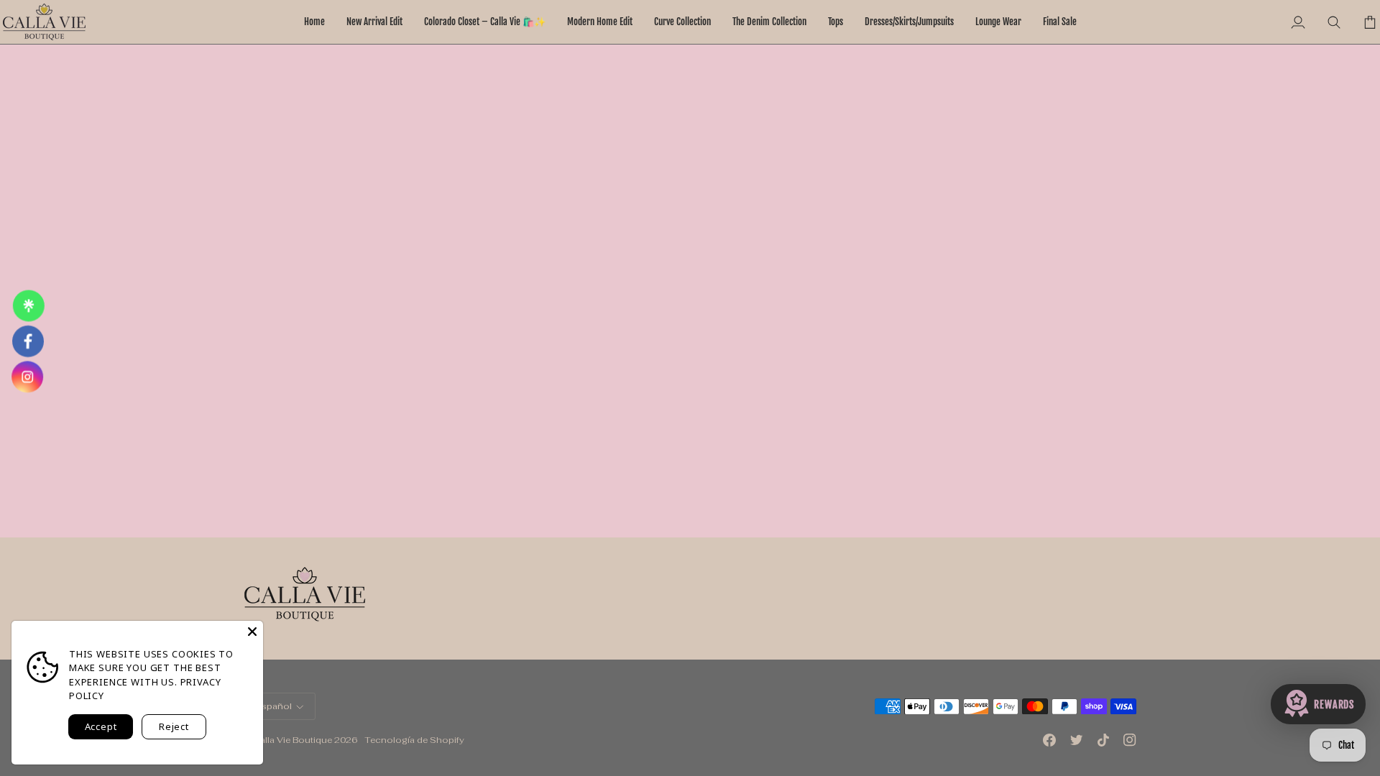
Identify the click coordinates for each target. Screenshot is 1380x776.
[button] (599, 22)
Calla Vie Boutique (292, 739)
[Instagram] (1129, 740)
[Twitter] (1076, 740)
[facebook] (28, 341)
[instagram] (29, 377)
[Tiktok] (1103, 740)
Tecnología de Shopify (414, 739)
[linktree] (27, 306)
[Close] (252, 631)
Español (274, 706)
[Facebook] (1049, 740)
